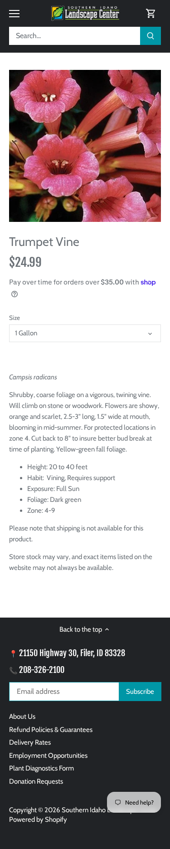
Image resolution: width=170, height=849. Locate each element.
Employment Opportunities (48, 755)
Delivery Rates (30, 742)
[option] (85, 146)
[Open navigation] (14, 13)
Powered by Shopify (38, 819)
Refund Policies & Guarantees (50, 730)
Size (14, 317)
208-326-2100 (41, 670)
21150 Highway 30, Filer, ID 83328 (72, 653)
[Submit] (150, 36)
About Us (22, 716)
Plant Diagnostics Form (41, 768)
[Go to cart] (151, 13)
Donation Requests (36, 781)
